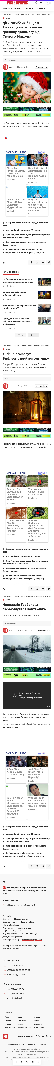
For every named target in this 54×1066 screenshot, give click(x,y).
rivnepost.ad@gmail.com (32, 939)
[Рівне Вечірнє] (21, 3)
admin (11, 67)
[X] (39, 1036)
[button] (5, 3)
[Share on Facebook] (16, 1062)
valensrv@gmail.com (11, 925)
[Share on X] (21, 1062)
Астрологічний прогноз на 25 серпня (23, 230)
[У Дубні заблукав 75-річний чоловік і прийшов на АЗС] (44, 308)
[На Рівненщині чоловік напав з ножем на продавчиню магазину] (44, 282)
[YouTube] (43, 1036)
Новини (8, 18)
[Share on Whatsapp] (27, 1062)
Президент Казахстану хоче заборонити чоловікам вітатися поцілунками (17, 321)
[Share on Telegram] (32, 1062)
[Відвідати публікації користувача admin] (5, 67)
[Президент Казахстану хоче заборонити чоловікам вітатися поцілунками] (44, 321)
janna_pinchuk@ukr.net (12, 937)
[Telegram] (49, 1036)
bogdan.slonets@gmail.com (14, 931)
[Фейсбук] (36, 1036)
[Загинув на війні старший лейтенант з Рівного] (44, 295)
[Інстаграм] (46, 1036)
